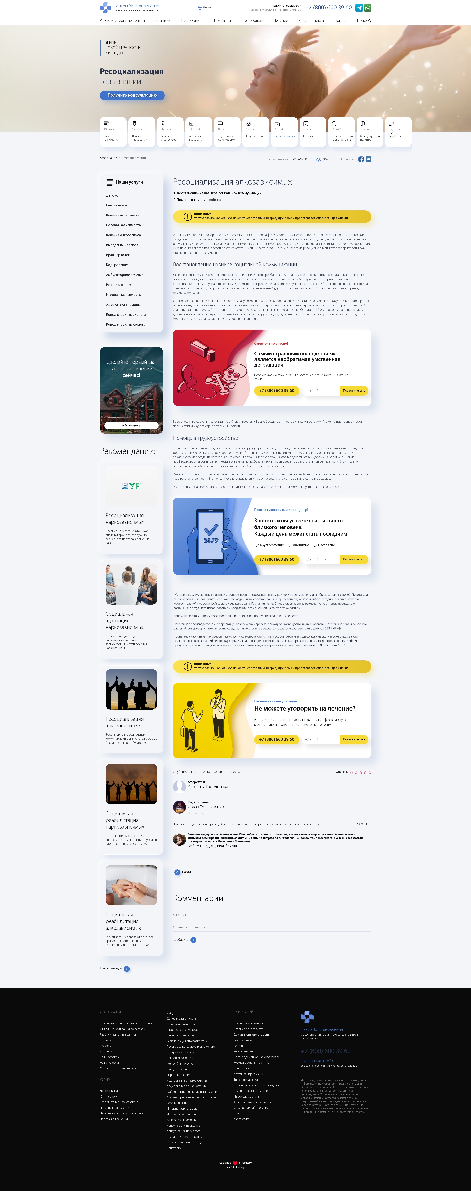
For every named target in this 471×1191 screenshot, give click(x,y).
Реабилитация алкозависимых (187, 1041)
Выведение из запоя (122, 245)
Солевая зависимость (123, 225)
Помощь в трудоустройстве (199, 200)
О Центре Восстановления (118, 1068)
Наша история (109, 1063)
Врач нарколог (118, 255)
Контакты (106, 1051)
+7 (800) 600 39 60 (328, 8)
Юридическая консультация (253, 1102)
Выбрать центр (131, 425)
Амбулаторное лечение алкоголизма (192, 1097)
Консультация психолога (125, 325)
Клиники (163, 21)
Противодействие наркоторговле (257, 1057)
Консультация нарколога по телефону (126, 1023)
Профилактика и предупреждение (257, 1085)
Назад (186, 872)
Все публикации (111, 968)
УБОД (170, 1013)
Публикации (191, 21)
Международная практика (251, 1063)
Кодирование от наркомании (186, 1086)
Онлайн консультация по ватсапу (122, 1029)
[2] (356, 772)
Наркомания (222, 21)
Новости (105, 1046)
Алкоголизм (253, 21)
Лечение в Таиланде (180, 1035)
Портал (340, 21)
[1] (351, 772)
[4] (365, 772)
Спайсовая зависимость (183, 1024)
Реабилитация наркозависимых (121, 1102)
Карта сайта (241, 1119)
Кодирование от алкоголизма (187, 1080)
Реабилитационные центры (122, 21)
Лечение (281, 21)
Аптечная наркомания (249, 1074)
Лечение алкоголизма (248, 1029)
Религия (239, 1046)
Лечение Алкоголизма (123, 235)
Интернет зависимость (182, 1109)
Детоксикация (109, 1091)
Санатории (174, 1148)
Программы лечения (114, 1119)
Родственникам (311, 21)
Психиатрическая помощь (184, 1137)
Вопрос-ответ (243, 1068)
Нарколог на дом (178, 1075)
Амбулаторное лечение (125, 275)
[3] (360, 772)
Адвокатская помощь (123, 305)
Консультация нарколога (126, 315)
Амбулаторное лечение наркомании (192, 1092)
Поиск (362, 21)
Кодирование (117, 265)
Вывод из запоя (177, 1069)
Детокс (112, 195)
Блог (237, 1113)
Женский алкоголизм (181, 1064)
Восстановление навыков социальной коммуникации (219, 193)
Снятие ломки (117, 205)
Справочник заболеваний (251, 1108)
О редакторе (196, 813)
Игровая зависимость (123, 295)
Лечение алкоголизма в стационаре (191, 1047)
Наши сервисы (109, 1057)
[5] (370, 772)
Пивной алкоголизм (180, 1058)
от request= (245, 1163)
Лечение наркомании (122, 215)
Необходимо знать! (247, 1096)
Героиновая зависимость (183, 1030)
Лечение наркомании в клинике (121, 1113)
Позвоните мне (354, 390)
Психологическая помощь (184, 1142)
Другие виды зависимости (251, 1034)
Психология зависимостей (251, 1091)
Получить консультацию (132, 95)
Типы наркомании (246, 1080)
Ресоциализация (119, 285)
